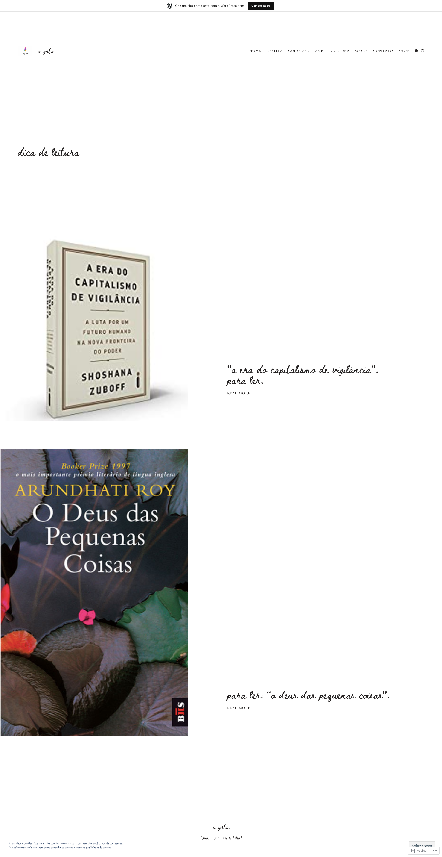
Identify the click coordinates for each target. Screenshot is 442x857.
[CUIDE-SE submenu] (309, 51)
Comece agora (261, 5)
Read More (238, 393)
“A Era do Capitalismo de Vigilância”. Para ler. (302, 374)
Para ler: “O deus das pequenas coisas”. (308, 694)
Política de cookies (100, 847)
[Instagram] (422, 51)
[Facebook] (416, 51)
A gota (46, 50)
